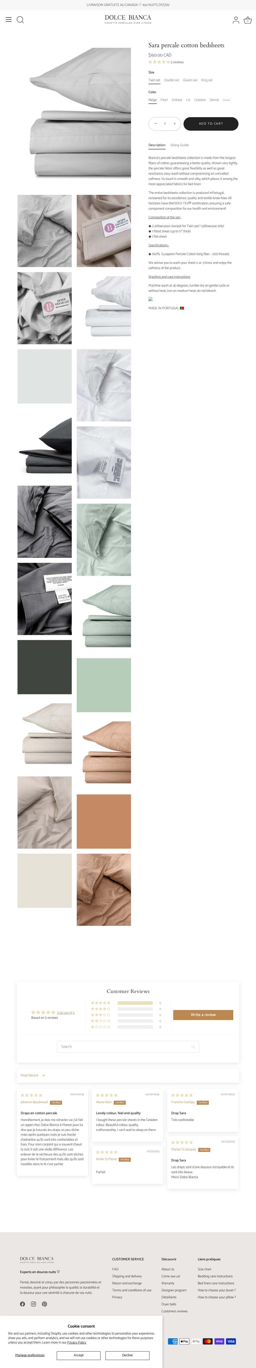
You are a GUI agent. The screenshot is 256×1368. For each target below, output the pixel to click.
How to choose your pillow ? (217, 1297)
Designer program (174, 1290)
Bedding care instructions (215, 1276)
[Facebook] (22, 1304)
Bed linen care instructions (216, 1283)
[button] (159, 62)
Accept (79, 1355)
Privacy (117, 1297)
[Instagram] (33, 1304)
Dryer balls (169, 1304)
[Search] (20, 20)
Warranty (168, 1283)
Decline (127, 1355)
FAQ (115, 1269)
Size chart (204, 1269)
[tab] (159, 145)
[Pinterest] (44, 1304)
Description (157, 145)
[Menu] (8, 19)
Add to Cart (211, 123)
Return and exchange (127, 1283)
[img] (31, 1095)
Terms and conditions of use (132, 1290)
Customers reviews (175, 1311)
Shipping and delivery (127, 1276)
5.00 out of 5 (65, 1013)
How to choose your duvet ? (217, 1290)
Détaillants (169, 1297)
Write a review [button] (203, 1015)
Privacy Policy (76, 1343)
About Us (168, 1269)
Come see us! (171, 1276)
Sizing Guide (179, 145)
